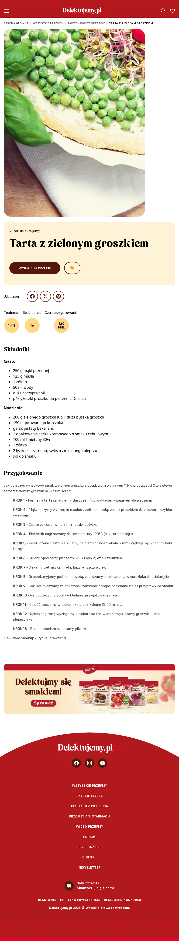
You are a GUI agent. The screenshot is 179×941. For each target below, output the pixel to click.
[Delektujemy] (85, 10)
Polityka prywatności (80, 900)
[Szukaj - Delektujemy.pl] (163, 10)
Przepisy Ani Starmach (89, 816)
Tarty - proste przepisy (86, 23)
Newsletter (89, 867)
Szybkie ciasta (89, 796)
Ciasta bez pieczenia (89, 806)
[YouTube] (102, 763)
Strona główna (16, 23)
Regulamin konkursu (122, 900)
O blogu (89, 857)
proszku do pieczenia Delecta (60, 398)
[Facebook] (76, 763)
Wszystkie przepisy (48, 23)
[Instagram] (89, 763)
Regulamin (47, 900)
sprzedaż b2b (89, 847)
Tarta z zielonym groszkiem (131, 23)
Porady (89, 837)
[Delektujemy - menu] (6, 10)
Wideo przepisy (89, 826)
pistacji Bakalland (39, 428)
